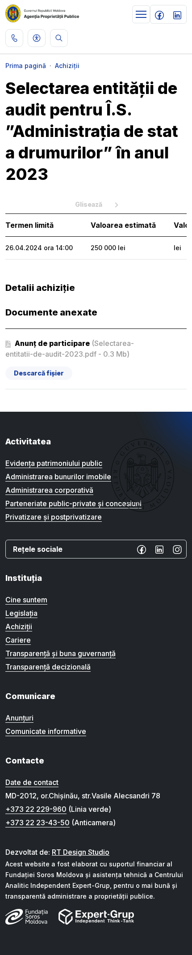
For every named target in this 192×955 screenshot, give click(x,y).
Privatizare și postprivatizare (53, 516)
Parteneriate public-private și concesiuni (73, 503)
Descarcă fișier (39, 373)
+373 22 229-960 (36, 809)
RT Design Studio (80, 852)
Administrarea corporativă (49, 490)
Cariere (18, 639)
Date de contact (31, 782)
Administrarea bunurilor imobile (58, 476)
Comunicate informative (45, 731)
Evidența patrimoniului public (53, 463)
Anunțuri (19, 717)
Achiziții (67, 65)
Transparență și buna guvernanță (60, 653)
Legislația (21, 613)
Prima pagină (25, 65)
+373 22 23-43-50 (37, 822)
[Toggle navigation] (141, 14)
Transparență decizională (48, 666)
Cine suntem (26, 599)
